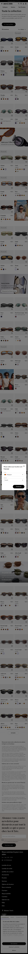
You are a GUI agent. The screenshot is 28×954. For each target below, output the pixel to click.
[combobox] (14, 474)
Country (5, 472)
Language (5, 477)
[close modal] (24, 466)
